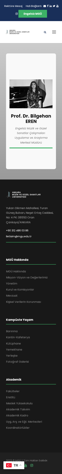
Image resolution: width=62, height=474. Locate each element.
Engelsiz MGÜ (33, 14)
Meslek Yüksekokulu (19, 403)
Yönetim (11, 284)
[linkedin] (51, 6)
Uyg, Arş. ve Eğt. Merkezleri (24, 422)
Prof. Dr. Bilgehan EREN (31, 119)
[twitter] (54, 6)
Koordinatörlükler (18, 428)
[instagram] (17, 14)
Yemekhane (14, 350)
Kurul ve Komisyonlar (20, 290)
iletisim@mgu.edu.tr (19, 236)
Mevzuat (12, 296)
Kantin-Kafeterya (18, 337)
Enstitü (10, 397)
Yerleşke (12, 356)
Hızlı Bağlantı (34, 6)
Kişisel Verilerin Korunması (23, 302)
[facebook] (48, 6)
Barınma (12, 331)
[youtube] (57, 6)
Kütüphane (13, 344)
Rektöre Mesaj (13, 6)
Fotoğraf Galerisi (17, 362)
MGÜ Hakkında (16, 271)
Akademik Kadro (17, 415)
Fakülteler (13, 391)
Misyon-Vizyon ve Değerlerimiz (27, 277)
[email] (44, 6)
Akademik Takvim (18, 409)
